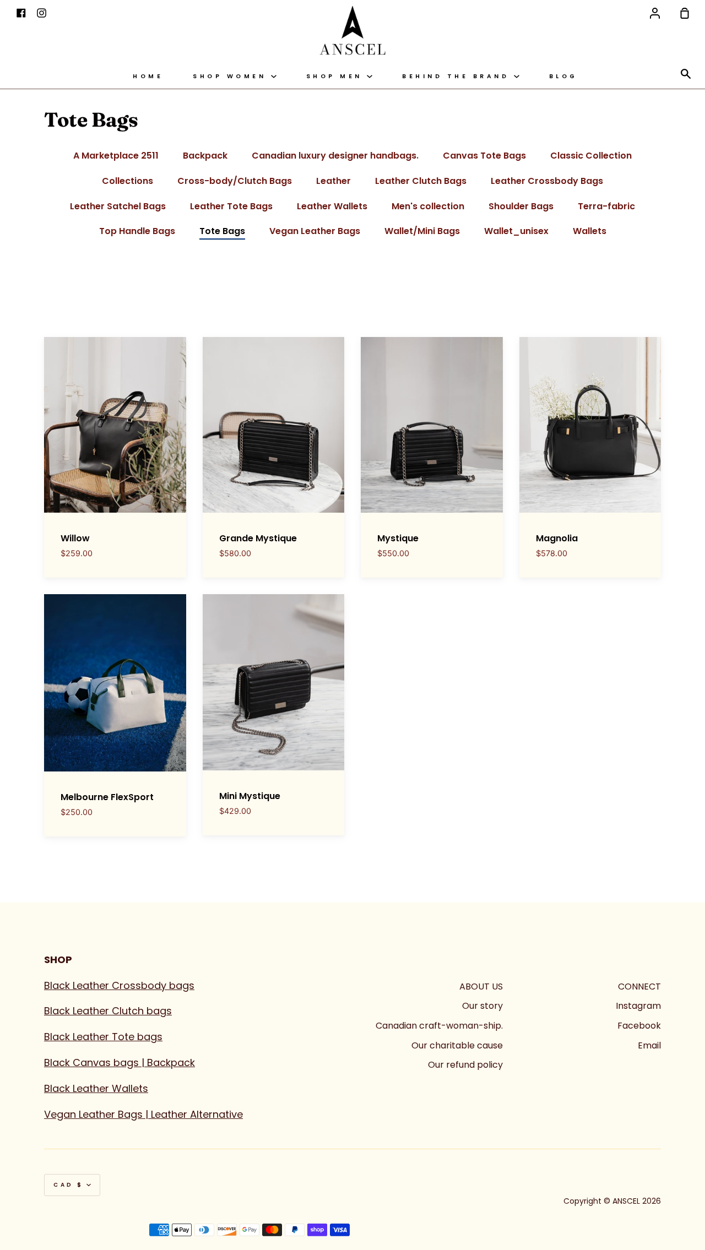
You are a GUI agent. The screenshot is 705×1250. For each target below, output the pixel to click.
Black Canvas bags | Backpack (119, 1062)
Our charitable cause (457, 1045)
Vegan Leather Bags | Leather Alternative (143, 1114)
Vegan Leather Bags (314, 231)
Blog (563, 76)
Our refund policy (465, 1064)
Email (649, 1045)
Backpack (205, 155)
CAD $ (68, 1185)
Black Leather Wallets (96, 1088)
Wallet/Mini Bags (422, 231)
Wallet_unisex (516, 231)
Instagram (638, 1005)
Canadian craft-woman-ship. (439, 1025)
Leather (333, 181)
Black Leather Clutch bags (108, 1011)
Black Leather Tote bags (103, 1037)
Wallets (589, 231)
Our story (482, 1005)
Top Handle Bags (137, 231)
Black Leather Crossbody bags (119, 985)
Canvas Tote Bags (484, 155)
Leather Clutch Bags (421, 181)
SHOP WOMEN (232, 76)
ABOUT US (481, 986)
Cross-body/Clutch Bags (234, 181)
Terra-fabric (606, 206)
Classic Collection (591, 155)
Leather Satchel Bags (118, 206)
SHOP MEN (336, 76)
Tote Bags (222, 231)
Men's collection (428, 206)
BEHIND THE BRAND (458, 76)
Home (148, 76)
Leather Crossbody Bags (547, 181)
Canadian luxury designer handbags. (335, 155)
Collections (127, 181)
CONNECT (639, 986)
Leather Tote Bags (231, 206)
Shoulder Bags (521, 206)
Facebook (639, 1025)
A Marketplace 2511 (116, 155)
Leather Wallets (332, 206)
